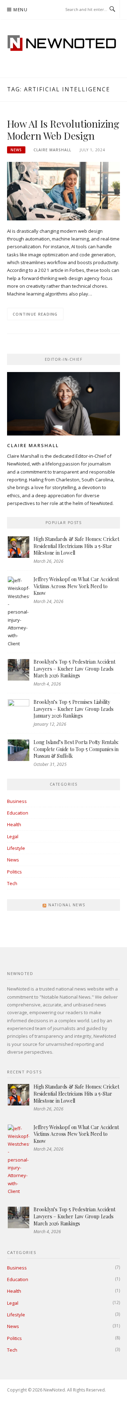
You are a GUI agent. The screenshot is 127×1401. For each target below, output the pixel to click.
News (16, 149)
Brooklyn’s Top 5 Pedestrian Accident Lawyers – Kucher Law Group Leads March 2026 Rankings (74, 668)
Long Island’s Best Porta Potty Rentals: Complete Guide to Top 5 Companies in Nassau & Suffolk (76, 749)
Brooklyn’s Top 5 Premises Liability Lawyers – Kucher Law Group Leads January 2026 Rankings (74, 709)
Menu (20, 10)
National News (66, 904)
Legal (12, 836)
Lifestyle (16, 848)
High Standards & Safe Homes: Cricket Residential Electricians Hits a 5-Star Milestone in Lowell (76, 546)
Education (17, 813)
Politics (14, 872)
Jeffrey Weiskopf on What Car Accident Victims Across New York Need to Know (76, 586)
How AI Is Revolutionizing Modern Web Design (63, 129)
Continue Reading (35, 314)
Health (14, 824)
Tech (12, 883)
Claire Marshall (52, 149)
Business (17, 801)
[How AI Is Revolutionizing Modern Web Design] (63, 191)
